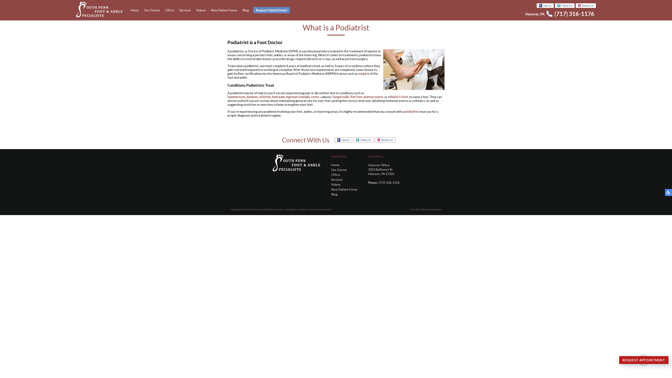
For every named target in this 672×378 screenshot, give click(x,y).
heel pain (278, 97)
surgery (363, 73)
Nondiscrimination (432, 209)
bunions (252, 97)
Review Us (588, 5)
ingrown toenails (298, 97)
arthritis (265, 97)
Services (185, 10)
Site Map (415, 209)
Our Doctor (152, 10)
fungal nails (340, 97)
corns (315, 97)
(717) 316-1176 (574, 14)
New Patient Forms (224, 10)
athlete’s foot (398, 97)
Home (134, 10)
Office (169, 10)
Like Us (547, 5)
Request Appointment (271, 10)
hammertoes (236, 97)
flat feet (356, 97)
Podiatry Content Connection (315, 209)
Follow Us (567, 5)
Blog (246, 10)
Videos (201, 10)
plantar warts (373, 97)
